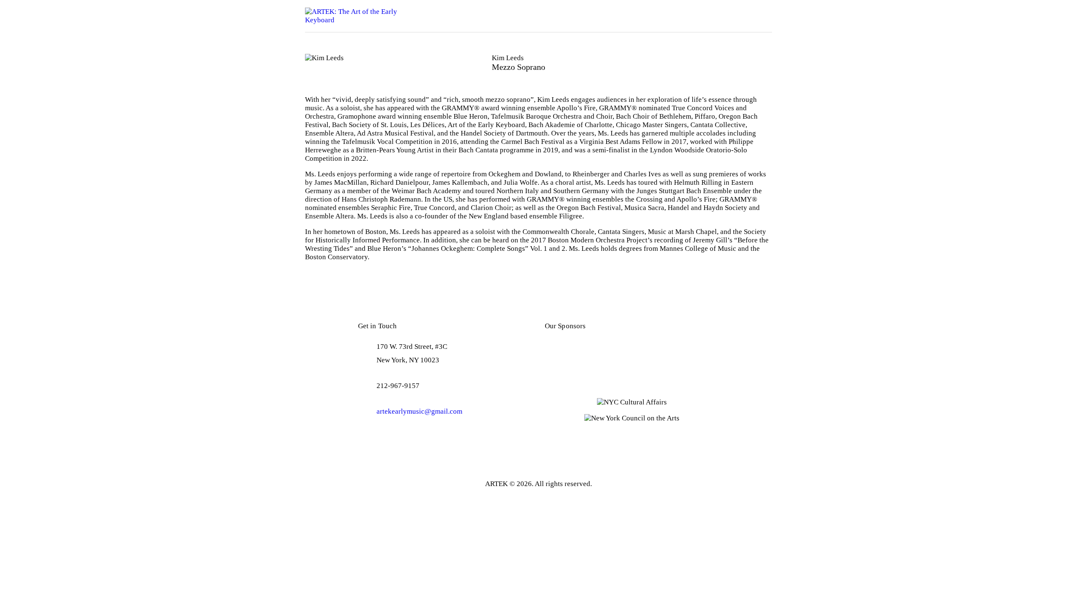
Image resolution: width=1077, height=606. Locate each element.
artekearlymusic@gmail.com (419, 411)
